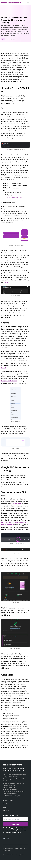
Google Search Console (9, 381)
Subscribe (15, 824)
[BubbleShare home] (11, 2)
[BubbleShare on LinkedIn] (4, 838)
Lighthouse (17, 504)
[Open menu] (28, 2)
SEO (3, 39)
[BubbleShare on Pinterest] (8, 838)
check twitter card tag (14, 197)
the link (7, 282)
